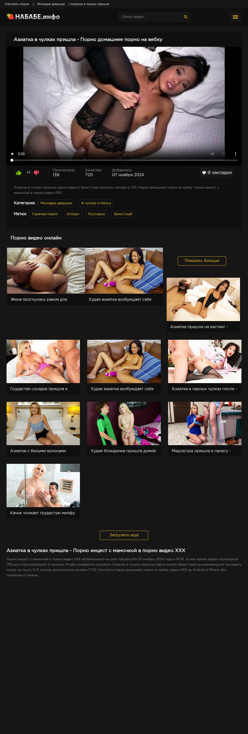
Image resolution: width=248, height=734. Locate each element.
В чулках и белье (96, 203)
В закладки (217, 173)
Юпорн (73, 214)
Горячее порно (45, 214)
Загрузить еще (124, 535)
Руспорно (96, 214)
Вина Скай (123, 214)
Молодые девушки (56, 203)
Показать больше (202, 261)
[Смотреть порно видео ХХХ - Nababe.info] (43, 16)
